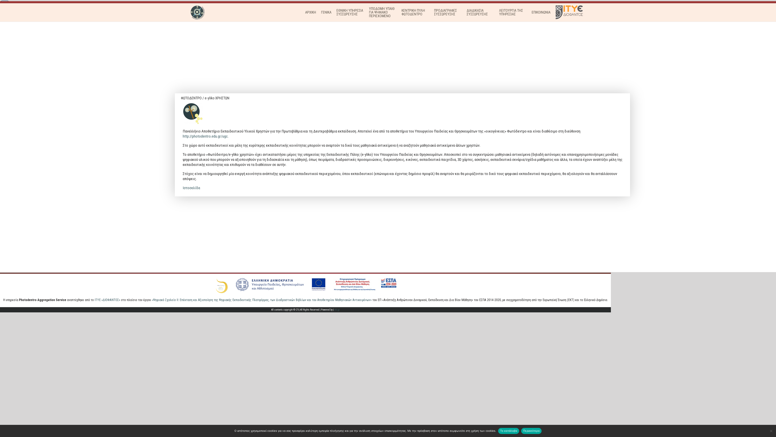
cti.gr (337, 309)
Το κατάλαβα (508, 430)
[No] (771, 431)
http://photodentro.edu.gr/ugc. (206, 136)
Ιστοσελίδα (192, 188)
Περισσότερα (531, 430)
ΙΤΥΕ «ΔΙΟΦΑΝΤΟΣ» (107, 300)
